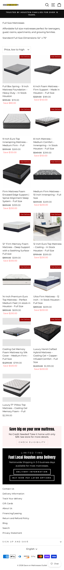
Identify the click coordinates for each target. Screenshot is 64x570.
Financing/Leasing (12, 513)
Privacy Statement (12, 533)
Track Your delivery (12, 498)
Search (6, 528)
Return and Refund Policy (16, 518)
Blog (5, 523)
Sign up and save (16, 542)
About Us (7, 508)
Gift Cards (8, 503)
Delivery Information (32, 472)
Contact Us (8, 489)
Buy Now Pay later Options (32, 478)
